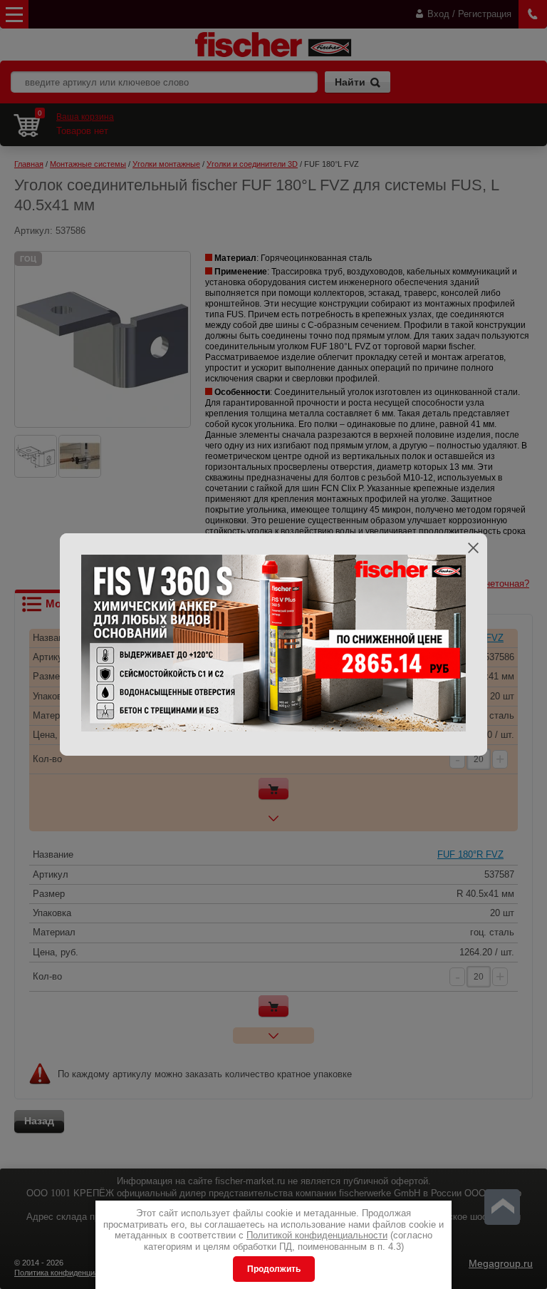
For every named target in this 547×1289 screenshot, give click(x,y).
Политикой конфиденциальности (316, 1235)
